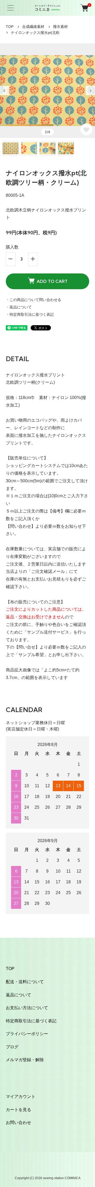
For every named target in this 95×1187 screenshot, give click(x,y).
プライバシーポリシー (27, 1034)
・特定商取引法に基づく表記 (30, 314)
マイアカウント (20, 1096)
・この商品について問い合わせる (33, 300)
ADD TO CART (52, 281)
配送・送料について (25, 981)
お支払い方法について (27, 1007)
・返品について (19, 307)
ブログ (12, 1047)
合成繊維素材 (33, 26)
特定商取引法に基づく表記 (31, 1021)
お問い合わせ (18, 1122)
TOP (9, 26)
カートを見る (18, 1109)
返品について (18, 995)
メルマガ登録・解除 (25, 1060)
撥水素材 (60, 26)
